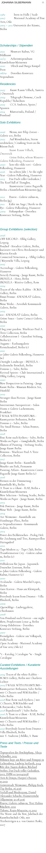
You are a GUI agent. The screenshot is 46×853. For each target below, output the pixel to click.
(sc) (39, 190)
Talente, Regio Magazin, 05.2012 (18, 810)
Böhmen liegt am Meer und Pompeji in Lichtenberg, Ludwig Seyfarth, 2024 (22, 761)
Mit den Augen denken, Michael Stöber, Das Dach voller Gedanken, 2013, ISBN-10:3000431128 (19, 770)
